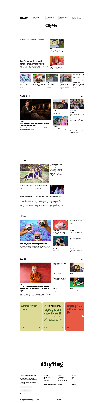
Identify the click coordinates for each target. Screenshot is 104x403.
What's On (65, 33)
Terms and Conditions (50, 384)
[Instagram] (22, 393)
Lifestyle (54, 33)
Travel (59, 33)
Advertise (60, 384)
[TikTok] (24, 393)
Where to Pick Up (62, 380)
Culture (27, 33)
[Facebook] (20, 393)
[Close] (102, 398)
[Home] (26, 18)
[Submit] (74, 400)
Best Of (22, 33)
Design (32, 33)
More (82, 96)
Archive (74, 384)
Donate (71, 33)
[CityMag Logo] (52, 26)
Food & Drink (47, 33)
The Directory (39, 33)
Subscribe (78, 33)
